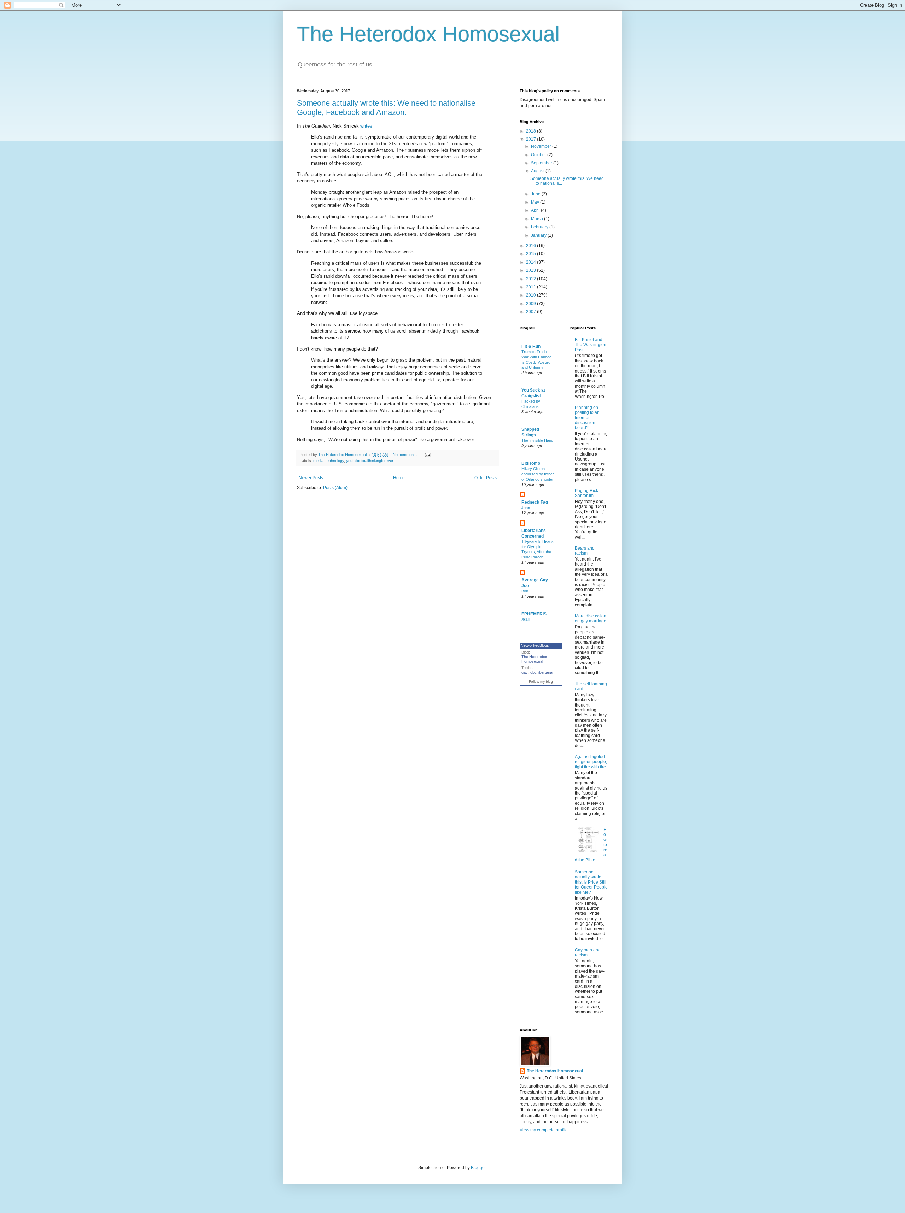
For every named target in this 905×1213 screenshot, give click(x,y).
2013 (531, 270)
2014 (531, 262)
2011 (531, 287)
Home (399, 477)
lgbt (533, 672)
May (535, 202)
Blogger (478, 1167)
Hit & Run (531, 346)
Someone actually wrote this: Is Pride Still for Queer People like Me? (591, 882)
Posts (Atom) (335, 487)
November (541, 146)
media (318, 460)
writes (366, 126)
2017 (531, 139)
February (540, 226)
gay (524, 672)
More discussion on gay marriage (590, 618)
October (539, 154)
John (525, 507)
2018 (531, 131)
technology (335, 460)
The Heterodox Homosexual (428, 34)
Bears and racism (585, 551)
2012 (531, 278)
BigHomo (530, 463)
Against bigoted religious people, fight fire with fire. (591, 761)
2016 (531, 245)
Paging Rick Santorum (586, 493)
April (536, 210)
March (537, 218)
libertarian (546, 672)
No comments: (406, 454)
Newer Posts (311, 477)
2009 (531, 303)
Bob (524, 591)
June (536, 194)
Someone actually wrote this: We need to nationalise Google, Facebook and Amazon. (386, 108)
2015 (531, 253)
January (539, 235)
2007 (531, 311)
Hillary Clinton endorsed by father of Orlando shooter (537, 474)
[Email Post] (427, 454)
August (538, 171)
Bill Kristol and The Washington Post (590, 344)
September (542, 162)
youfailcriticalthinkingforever (369, 460)
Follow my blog (541, 682)
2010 (531, 295)
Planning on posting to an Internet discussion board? (587, 417)
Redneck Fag (534, 502)
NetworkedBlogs (535, 645)
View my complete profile (544, 1129)
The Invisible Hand (537, 440)
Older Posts (485, 477)
